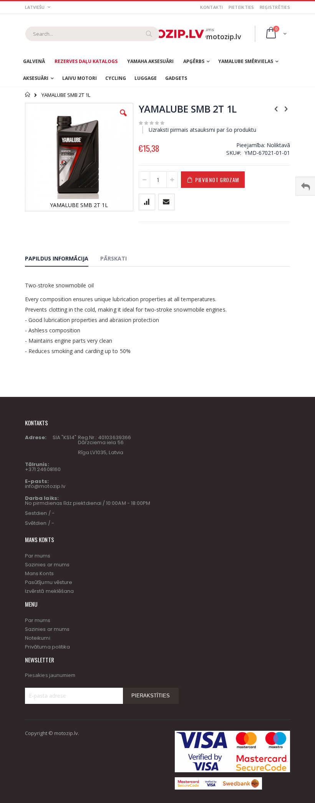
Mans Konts (39, 573)
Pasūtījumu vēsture (48, 582)
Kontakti (211, 7)
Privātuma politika (47, 646)
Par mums (38, 555)
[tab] (62, 259)
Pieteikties (241, 7)
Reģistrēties (275, 7)
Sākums (28, 94)
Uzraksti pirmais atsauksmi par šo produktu (202, 129)
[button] (123, 118)
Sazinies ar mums (47, 564)
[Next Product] (286, 108)
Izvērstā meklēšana (49, 591)
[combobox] (92, 33)
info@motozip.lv (45, 486)
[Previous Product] (276, 108)
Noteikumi (37, 638)
